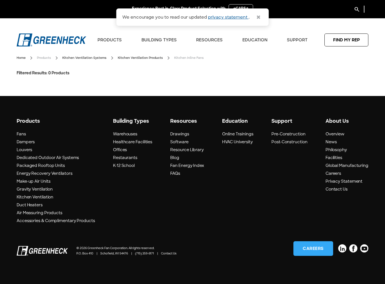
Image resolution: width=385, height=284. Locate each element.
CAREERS (313, 248)
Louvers (24, 149)
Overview (335, 134)
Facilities (334, 157)
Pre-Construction (288, 134)
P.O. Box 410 (84, 253)
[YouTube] (364, 248)
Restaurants (125, 157)
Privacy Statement (344, 181)
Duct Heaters (30, 204)
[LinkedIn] (342, 248)
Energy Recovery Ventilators (44, 173)
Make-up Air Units (33, 181)
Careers (333, 173)
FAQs (175, 173)
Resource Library (187, 149)
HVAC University (237, 141)
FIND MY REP (346, 40)
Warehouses (125, 134)
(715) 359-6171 (144, 253)
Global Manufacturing (347, 165)
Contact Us (337, 189)
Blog (174, 157)
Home (21, 58)
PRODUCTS (110, 40)
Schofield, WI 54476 (114, 253)
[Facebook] (353, 248)
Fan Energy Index (187, 165)
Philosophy (336, 149)
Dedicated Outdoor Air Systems (48, 157)
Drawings (179, 134)
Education (254, 40)
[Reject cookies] (258, 17)
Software (179, 141)
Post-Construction (289, 141)
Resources (209, 40)
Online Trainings (237, 134)
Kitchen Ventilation (35, 197)
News (331, 141)
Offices (120, 149)
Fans (21, 134)
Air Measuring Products (39, 212)
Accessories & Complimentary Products (56, 220)
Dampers (26, 141)
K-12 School (124, 165)
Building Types (159, 40)
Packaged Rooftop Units (41, 165)
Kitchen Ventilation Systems (84, 58)
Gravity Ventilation (35, 189)
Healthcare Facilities (132, 141)
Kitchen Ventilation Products (140, 58)
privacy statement (228, 17)
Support (297, 40)
